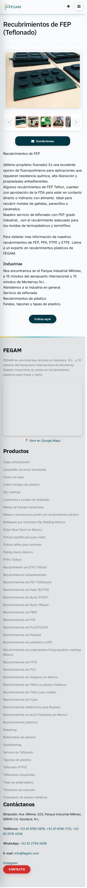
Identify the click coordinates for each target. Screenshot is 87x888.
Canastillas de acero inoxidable (24, 469)
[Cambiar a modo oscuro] (68, 6)
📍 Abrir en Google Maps (43, 440)
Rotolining (10, 730)
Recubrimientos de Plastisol (22, 635)
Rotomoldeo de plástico (19, 737)
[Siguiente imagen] (76, 122)
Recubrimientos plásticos (20, 722)
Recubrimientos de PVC (19, 669)
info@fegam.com (26, 853)
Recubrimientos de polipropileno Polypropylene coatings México (42, 652)
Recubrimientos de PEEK (20, 612)
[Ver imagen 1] (21, 121)
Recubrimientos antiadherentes (24, 575)
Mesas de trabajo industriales (23, 507)
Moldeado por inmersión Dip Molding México (34, 522)
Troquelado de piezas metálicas (25, 797)
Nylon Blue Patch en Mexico (22, 529)
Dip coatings (11, 492)
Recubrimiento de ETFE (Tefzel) (25, 567)
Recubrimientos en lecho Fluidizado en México (35, 714)
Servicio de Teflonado (18, 752)
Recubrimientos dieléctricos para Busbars (31, 707)
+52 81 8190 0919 (32, 828)
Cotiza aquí (42, 319)
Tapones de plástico (17, 760)
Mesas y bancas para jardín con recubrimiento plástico (41, 514)
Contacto (17, 869)
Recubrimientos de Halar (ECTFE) (26, 589)
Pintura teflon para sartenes (22, 544)
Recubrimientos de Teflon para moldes (29, 692)
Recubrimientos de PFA (19, 619)
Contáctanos (45, 141)
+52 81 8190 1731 (58, 828)
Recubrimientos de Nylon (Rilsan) (26, 605)
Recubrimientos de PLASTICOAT (25, 627)
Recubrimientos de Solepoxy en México (30, 677)
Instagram (10, 863)
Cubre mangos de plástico (21, 484)
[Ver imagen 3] (46, 121)
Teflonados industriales (19, 774)
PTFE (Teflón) (12, 559)
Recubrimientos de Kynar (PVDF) (25, 597)
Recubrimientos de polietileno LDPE (27, 642)
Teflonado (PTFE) (15, 767)
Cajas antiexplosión (16, 462)
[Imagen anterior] (9, 122)
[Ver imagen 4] (58, 121)
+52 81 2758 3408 (33, 843)
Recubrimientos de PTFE (20, 662)
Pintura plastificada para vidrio (24, 537)
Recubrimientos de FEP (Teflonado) (27, 582)
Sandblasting (12, 744)
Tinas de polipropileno (18, 782)
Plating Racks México (18, 552)
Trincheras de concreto (19, 790)
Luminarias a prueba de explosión (26, 499)
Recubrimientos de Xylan (20, 699)
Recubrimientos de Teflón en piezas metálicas (34, 684)
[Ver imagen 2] (33, 121)
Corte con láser (13, 477)
